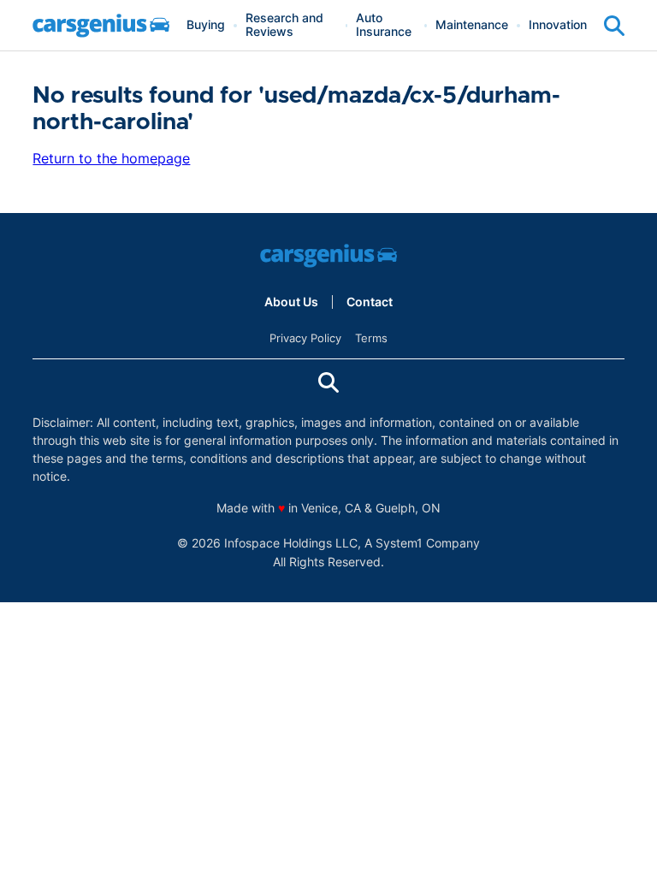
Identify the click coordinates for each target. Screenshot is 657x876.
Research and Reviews (284, 25)
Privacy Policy (305, 338)
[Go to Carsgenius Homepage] (101, 26)
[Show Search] (614, 25)
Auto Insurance (383, 25)
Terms (371, 338)
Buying (205, 25)
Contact (369, 302)
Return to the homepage (111, 158)
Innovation (558, 25)
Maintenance (471, 25)
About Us (291, 302)
